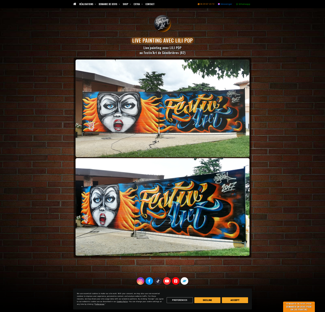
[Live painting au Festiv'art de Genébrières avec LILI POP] (162, 108)
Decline (207, 300)
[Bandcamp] (184, 281)
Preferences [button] (99, 304)
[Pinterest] (176, 281)
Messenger (226, 4)
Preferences (179, 300)
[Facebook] (149, 281)
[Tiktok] (158, 281)
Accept (235, 300)
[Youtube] (167, 281)
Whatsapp (244, 4)
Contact (150, 4)
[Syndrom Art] (162, 23)
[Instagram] (140, 281)
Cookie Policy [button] (122, 301)
